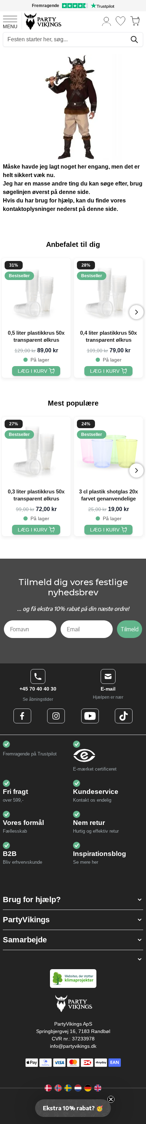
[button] (73, 900)
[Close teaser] (110, 1099)
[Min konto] (106, 21)
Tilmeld (129, 629)
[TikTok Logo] (124, 716)
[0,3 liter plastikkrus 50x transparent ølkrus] (36, 451)
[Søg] (134, 39)
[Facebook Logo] (22, 716)
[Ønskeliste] (120, 21)
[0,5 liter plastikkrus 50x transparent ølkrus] (36, 292)
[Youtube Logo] (90, 716)
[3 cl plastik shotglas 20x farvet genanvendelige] (108, 451)
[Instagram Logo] (56, 716)
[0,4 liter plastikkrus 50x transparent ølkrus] (108, 292)
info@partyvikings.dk (73, 1046)
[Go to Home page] (42, 21)
